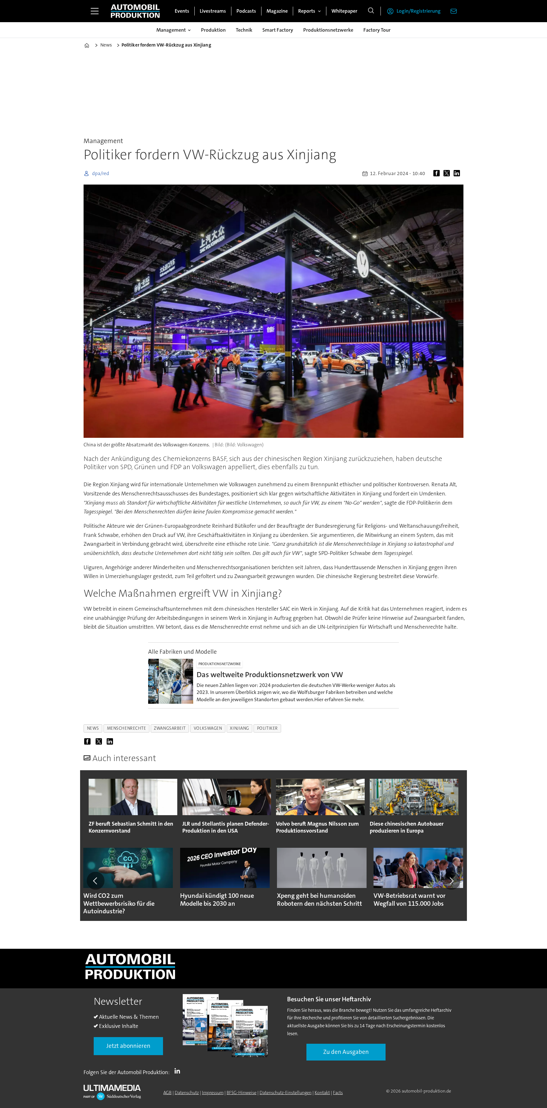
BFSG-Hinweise (241, 1092)
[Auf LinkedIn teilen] (458, 173)
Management (171, 30)
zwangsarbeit (170, 728)
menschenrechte (126, 728)
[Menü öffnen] (95, 11)
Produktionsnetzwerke (328, 30)
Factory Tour (377, 30)
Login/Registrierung (419, 11)
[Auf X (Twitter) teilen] (448, 173)
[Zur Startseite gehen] (135, 11)
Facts (338, 1092)
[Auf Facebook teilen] (438, 173)
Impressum (212, 1092)
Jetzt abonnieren (128, 1046)
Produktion (213, 30)
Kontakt (322, 1092)
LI (179, 1071)
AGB (167, 1092)
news (93, 728)
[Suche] (371, 11)
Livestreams (213, 11)
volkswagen (208, 728)
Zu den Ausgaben (346, 1052)
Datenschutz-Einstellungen (285, 1092)
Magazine (277, 11)
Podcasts (246, 11)
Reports (306, 11)
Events (182, 11)
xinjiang (239, 728)
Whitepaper (344, 11)
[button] (95, 881)
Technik (244, 30)
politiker (267, 728)
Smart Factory (277, 30)
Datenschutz (187, 1092)
